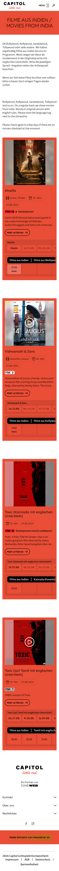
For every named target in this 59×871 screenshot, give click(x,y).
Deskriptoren (26, 211)
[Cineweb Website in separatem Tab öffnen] (29, 785)
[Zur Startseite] (14, 5)
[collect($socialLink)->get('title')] (26, 824)
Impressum (12, 859)
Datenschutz (42, 859)
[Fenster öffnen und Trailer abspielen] (29, 323)
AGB (27, 859)
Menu (42, 5)
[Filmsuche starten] (54, 5)
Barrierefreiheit (29, 864)
